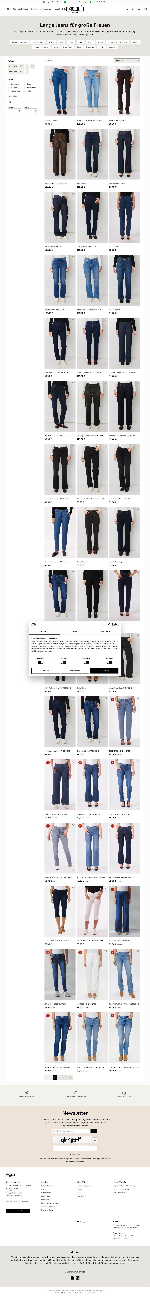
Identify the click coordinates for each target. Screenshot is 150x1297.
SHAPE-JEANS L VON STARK (120, 814)
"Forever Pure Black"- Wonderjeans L (90, 499)
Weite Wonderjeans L (117, 183)
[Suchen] (127, 9)
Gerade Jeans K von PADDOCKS (121, 499)
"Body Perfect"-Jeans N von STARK (90, 120)
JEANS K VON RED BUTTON (55, 1004)
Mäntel (100, 42)
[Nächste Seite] (67, 1077)
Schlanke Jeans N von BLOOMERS (89, 373)
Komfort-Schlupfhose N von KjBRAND (123, 436)
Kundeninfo (45, 1196)
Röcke (56, 47)
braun (29, 84)
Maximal (30, 109)
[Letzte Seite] (71, 1077)
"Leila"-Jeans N (82, 183)
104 (27, 72)
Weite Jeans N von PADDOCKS (120, 688)
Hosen (61, 42)
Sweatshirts (90, 47)
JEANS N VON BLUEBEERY (119, 941)
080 (21, 66)
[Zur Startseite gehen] (75, 9)
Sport (79, 47)
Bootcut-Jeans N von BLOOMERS (89, 310)
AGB (96, 1159)
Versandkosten (79, 1291)
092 (10, 72)
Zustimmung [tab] (44, 631)
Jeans (80, 42)
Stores (79, 1189)
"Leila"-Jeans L (114, 247)
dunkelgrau (31, 87)
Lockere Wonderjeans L (118, 562)
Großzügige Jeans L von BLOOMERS (90, 436)
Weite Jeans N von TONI (53, 247)
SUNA (101, 47)
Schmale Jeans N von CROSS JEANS (57, 688)
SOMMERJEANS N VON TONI (120, 751)
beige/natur (15, 84)
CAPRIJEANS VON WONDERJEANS (57, 941)
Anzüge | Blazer (37, 42)
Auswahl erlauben (75, 671)
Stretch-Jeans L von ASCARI (55, 310)
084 (27, 66)
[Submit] (94, 1131)
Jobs (78, 1193)
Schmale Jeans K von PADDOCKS (56, 373)
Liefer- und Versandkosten (51, 1203)
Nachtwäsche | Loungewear (117, 42)
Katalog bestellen (47, 1186)
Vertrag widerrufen (17, 1211)
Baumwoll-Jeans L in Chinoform (56, 562)
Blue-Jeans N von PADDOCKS (88, 751)
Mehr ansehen (12, 96)
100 (21, 72)
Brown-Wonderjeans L (117, 120)
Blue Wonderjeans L (52, 120)
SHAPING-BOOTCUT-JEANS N (88, 814)
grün (29, 91)
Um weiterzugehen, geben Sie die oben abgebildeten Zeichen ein (73, 1145)
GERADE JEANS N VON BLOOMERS (57, 877)
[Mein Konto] (139, 9)
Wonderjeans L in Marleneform (55, 183)
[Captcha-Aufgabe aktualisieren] (95, 1140)
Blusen (51, 42)
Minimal (14, 109)
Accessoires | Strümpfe (19, 42)
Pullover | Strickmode (41, 47)
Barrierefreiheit (47, 1210)
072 (10, 66)
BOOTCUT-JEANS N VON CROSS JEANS (124, 1004)
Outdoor (135, 42)
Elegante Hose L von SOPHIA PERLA (122, 373)
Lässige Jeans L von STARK (87, 247)
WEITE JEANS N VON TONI (87, 1004)
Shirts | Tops (67, 47)
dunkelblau (15, 87)
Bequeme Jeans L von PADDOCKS (57, 751)
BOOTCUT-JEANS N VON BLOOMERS (91, 877)
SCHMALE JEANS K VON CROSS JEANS (124, 1067)
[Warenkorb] (145, 9)
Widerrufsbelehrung (48, 1206)
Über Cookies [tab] (106, 631)
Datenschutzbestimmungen (59, 1159)
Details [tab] (75, 631)
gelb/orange (15, 91)
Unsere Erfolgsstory (84, 1186)
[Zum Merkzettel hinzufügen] (73, 68)
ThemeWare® (91, 1293)
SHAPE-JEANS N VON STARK (120, 877)
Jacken (71, 42)
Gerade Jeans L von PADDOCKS (56, 499)
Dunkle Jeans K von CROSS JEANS (57, 436)
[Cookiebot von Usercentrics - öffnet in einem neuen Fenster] (110, 624)
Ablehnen (45, 671)
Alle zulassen (104, 671)
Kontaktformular (24, 1201)
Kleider (90, 42)
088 (32, 66)
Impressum (45, 1200)
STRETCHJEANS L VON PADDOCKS (90, 1067)
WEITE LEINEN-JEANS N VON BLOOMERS (55, 814)
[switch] (63, 662)
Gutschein (112, 47)
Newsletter (81, 1196)
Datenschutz (46, 1193)
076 (15, 66)
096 (15, 72)
